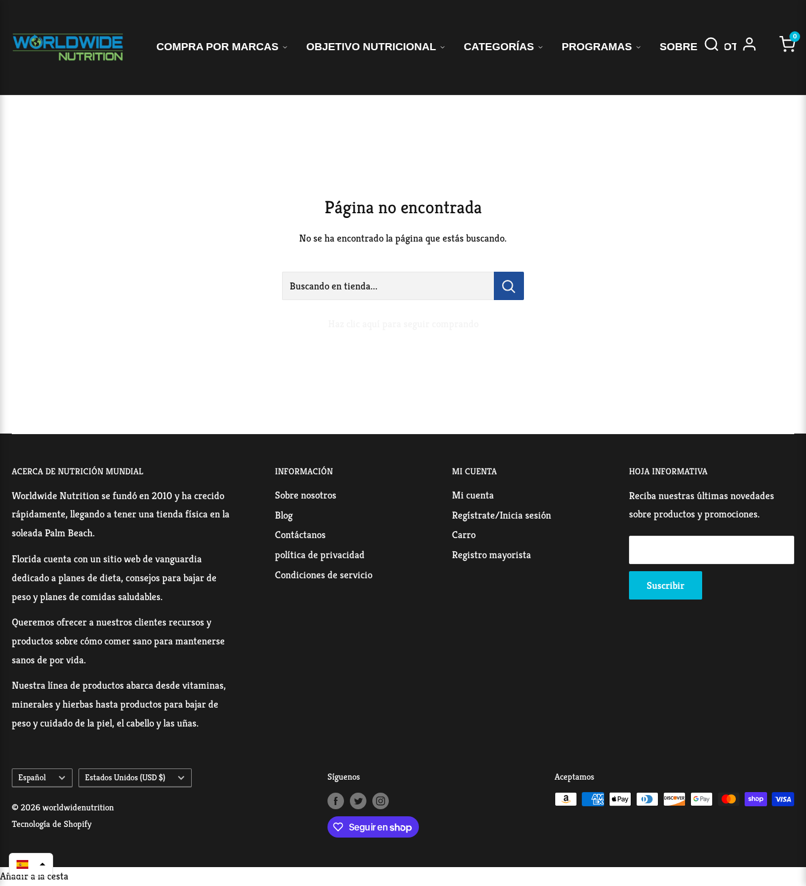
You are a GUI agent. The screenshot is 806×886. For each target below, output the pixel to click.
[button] (31, 864)
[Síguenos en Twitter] (358, 800)
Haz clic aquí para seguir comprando (403, 323)
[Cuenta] (749, 47)
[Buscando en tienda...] (509, 286)
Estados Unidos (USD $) (125, 777)
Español (32, 777)
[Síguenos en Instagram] (380, 800)
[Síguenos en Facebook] (335, 800)
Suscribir (665, 585)
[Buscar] (712, 47)
